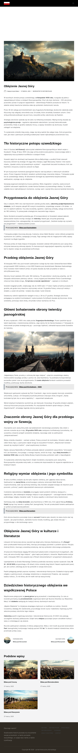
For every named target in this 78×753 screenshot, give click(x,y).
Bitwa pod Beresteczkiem (49, 682)
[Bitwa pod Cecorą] (21, 669)
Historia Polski (54, 727)
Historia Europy (46, 730)
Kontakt (58, 733)
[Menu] (73, 3)
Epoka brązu (65, 727)
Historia (44, 727)
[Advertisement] (39, 21)
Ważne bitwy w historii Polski (42, 91)
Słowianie (57, 730)
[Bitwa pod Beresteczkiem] (57, 669)
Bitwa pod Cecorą (10, 682)
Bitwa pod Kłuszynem (12, 712)
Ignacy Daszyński (47, 733)
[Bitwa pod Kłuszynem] (21, 699)
